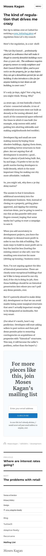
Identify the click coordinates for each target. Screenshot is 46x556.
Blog (6, 518)
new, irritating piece (23, 33)
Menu (38, 6)
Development (35, 444)
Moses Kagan (14, 6)
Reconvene (9, 536)
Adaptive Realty (11, 530)
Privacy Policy (9, 500)
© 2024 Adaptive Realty (13, 510)
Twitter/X (8, 524)
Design (6, 505)
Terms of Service (10, 495)
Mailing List (10, 542)
